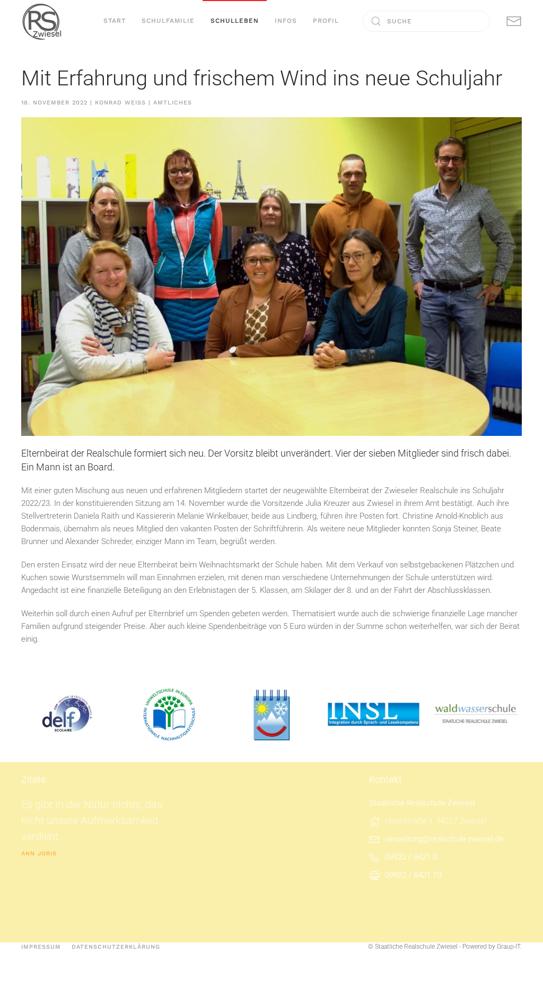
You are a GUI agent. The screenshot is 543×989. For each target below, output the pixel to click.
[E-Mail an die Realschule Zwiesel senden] (514, 20)
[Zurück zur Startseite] (42, 21)
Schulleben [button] (235, 20)
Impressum (41, 946)
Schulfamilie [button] (168, 20)
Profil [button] (326, 20)
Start (114, 20)
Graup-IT (508, 946)
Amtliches (172, 102)
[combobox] (426, 21)
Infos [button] (286, 20)
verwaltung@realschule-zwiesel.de (444, 839)
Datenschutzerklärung (116, 946)
